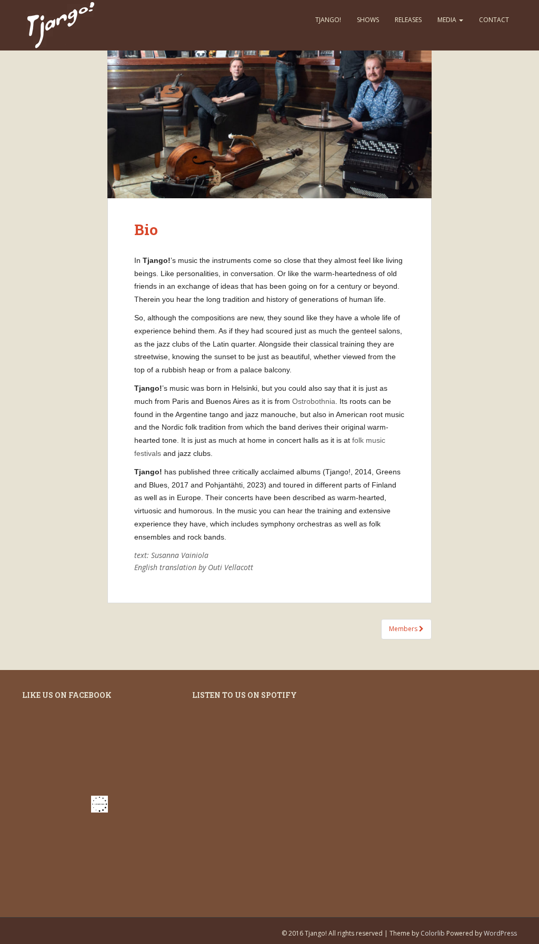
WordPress (500, 933)
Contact (494, 19)
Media (447, 19)
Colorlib (433, 933)
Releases (408, 19)
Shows (368, 19)
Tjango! (328, 19)
